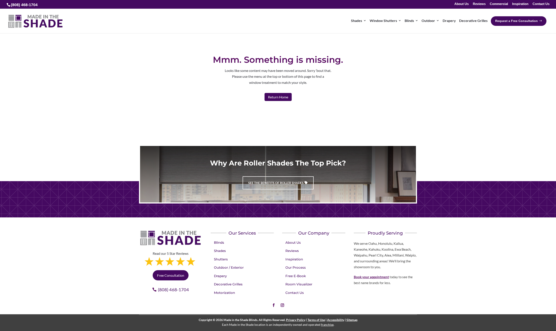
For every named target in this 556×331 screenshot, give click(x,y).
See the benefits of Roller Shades (276, 183)
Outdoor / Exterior (229, 267)
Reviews (479, 4)
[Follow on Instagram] (282, 305)
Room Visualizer (298, 284)
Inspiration (520, 4)
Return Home (278, 97)
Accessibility (335, 320)
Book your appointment (371, 277)
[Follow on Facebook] (273, 305)
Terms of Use (316, 320)
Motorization (224, 293)
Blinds (219, 242)
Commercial (499, 4)
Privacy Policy (295, 320)
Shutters (221, 259)
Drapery (220, 276)
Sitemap (351, 320)
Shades (220, 251)
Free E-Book (295, 276)
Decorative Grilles (228, 284)
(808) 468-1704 (173, 289)
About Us (461, 4)
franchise (327, 324)
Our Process (295, 267)
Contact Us (541, 4)
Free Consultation (170, 275)
